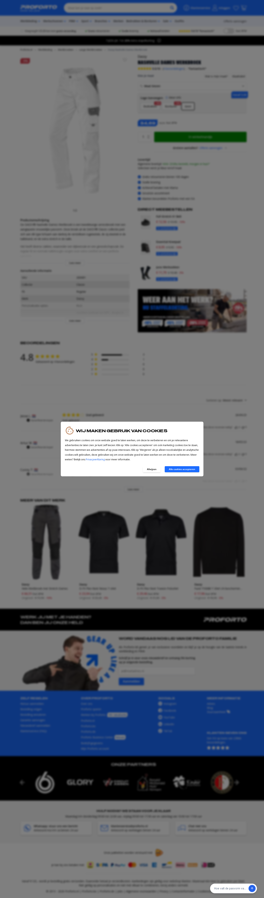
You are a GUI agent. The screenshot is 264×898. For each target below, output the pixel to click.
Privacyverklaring (95, 459)
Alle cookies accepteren (182, 469)
